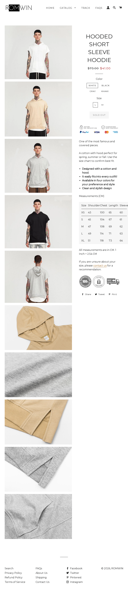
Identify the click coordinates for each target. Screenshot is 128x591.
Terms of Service (15, 582)
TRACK (85, 8)
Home (50, 8)
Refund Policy (13, 577)
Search (9, 568)
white (92, 85)
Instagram (76, 582)
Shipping (41, 577)
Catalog (66, 8)
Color (99, 78)
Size (99, 98)
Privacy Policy (13, 572)
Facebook (75, 568)
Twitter (74, 572)
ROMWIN (117, 568)
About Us (41, 572)
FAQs (99, 8)
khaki (105, 91)
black (106, 85)
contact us (100, 265)
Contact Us (42, 582)
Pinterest (75, 577)
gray (93, 91)
